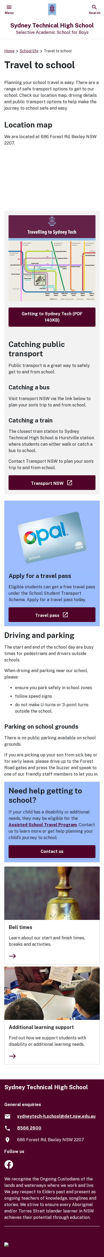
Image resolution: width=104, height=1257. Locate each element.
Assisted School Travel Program (43, 824)
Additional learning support (41, 1027)
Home (9, 51)
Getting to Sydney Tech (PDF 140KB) (52, 317)
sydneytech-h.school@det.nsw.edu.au (56, 1116)
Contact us (52, 851)
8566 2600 (29, 1128)
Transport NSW (63, 482)
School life (29, 51)
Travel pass (65, 614)
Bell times (20, 927)
